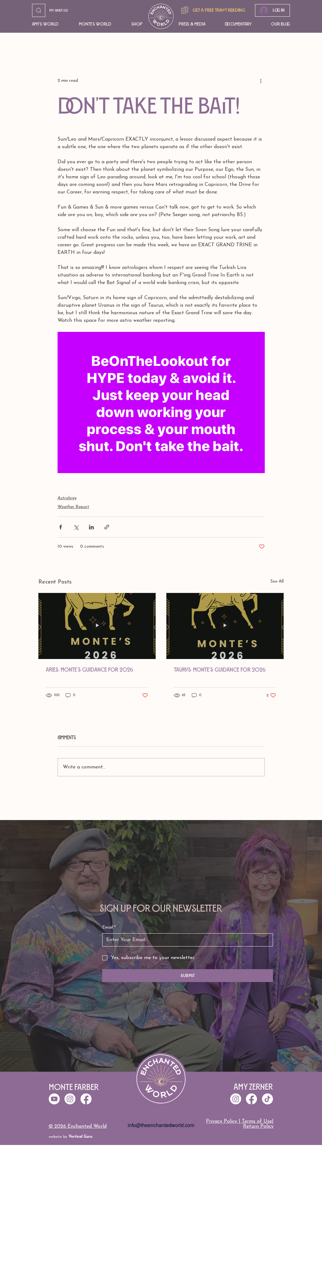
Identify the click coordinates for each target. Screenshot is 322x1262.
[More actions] (261, 80)
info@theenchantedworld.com (161, 1125)
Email (109, 927)
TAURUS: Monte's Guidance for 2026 (220, 670)
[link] (61, 10)
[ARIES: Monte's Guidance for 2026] (97, 626)
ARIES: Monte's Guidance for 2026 (89, 670)
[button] (46, 24)
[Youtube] (54, 1098)
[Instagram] (235, 1098)
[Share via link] (107, 527)
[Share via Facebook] (61, 527)
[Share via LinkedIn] (91, 527)
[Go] (38, 10)
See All (277, 581)
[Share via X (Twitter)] (76, 527)
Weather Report (73, 507)
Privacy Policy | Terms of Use (239, 1121)
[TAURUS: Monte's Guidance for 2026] (225, 626)
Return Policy (258, 1126)
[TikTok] (267, 1098)
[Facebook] (251, 1098)
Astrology (67, 498)
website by (70, 1137)
